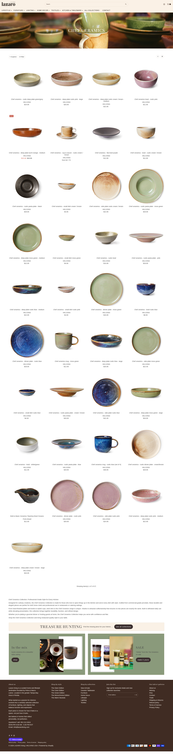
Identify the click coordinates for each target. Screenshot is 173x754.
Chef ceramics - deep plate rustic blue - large (106, 361)
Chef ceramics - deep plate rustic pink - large (67, 99)
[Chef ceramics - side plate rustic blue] (106, 392)
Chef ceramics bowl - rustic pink (146, 99)
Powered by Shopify (46, 746)
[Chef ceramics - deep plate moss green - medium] (27, 237)
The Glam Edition (57, 688)
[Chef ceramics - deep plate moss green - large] (145, 392)
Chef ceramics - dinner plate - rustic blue (27, 361)
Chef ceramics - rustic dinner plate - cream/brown (146, 464)
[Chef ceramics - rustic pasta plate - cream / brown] (66, 392)
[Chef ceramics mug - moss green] (66, 341)
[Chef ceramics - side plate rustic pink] (106, 495)
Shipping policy (42, 742)
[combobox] (86, 4)
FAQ (151, 693)
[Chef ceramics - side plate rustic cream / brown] (106, 186)
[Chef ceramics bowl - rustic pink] (145, 79)
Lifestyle (6, 10)
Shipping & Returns (156, 700)
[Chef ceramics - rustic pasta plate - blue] (66, 444)
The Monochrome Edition (60, 695)
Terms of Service (155, 705)
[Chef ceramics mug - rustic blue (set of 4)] (106, 444)
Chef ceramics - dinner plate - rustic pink (66, 516)
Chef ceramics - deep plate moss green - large (146, 413)
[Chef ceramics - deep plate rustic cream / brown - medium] (106, 79)
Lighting (30, 10)
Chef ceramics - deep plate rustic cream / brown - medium (106, 100)
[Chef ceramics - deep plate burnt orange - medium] (27, 132)
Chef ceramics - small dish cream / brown (67, 206)
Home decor (42, 10)
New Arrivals (85, 688)
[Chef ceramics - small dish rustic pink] (66, 289)
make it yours (143, 660)
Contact (106, 10)
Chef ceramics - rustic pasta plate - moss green (146, 206)
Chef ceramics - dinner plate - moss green (106, 310)
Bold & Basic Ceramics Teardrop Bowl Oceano (27, 516)
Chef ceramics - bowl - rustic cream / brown (146, 153)
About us (152, 688)
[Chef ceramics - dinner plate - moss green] (106, 289)
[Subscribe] (136, 695)
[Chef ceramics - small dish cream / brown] (66, 186)
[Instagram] (14, 735)
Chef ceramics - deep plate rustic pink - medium (146, 516)
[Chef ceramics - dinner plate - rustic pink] (66, 495)
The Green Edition (58, 693)
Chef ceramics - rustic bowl (106, 258)
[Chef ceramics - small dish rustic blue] (27, 392)
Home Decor (85, 695)
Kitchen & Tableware (71, 10)
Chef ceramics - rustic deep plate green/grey (27, 99)
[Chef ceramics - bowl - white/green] (27, 444)
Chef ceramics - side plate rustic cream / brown (106, 206)
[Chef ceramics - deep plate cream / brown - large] (27, 547)
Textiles (55, 10)
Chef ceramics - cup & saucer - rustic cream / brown (66, 154)
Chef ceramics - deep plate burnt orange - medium (27, 153)
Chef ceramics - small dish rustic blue (27, 413)
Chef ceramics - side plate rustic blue (106, 413)
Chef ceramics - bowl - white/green (27, 464)
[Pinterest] (11, 735)
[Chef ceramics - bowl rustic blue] (145, 289)
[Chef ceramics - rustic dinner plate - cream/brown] (145, 444)
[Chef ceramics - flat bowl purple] (106, 132)
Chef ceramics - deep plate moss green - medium (27, 258)
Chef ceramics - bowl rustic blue (145, 310)
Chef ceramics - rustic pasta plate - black (27, 206)
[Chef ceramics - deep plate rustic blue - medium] (27, 289)
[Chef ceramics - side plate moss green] (145, 341)
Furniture (18, 10)
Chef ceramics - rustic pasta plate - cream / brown (67, 413)
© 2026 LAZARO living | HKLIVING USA (23, 746)
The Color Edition (57, 690)
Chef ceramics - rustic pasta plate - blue (66, 464)
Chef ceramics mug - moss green (67, 361)
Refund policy (154, 703)
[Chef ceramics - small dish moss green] (66, 237)
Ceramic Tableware (88, 690)
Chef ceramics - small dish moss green (67, 258)
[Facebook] (9, 735)
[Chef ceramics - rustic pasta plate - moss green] (145, 186)
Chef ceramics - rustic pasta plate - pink (146, 258)
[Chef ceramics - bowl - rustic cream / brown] (145, 132)
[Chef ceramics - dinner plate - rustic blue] (27, 341)
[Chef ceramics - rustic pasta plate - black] (27, 186)
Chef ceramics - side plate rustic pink (106, 516)
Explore (14, 57)
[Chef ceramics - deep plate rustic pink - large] (66, 79)
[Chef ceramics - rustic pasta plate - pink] (145, 237)
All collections (92, 10)
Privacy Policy (154, 707)
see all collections (123, 627)
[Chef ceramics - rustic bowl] (106, 237)
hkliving (152, 690)
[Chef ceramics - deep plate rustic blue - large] (106, 341)
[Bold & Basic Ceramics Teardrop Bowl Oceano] (27, 495)
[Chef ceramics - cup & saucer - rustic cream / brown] (66, 132)
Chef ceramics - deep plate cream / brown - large (27, 568)
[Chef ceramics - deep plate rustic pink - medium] (145, 495)
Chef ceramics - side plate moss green (146, 361)
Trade (151, 698)
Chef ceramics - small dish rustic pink (66, 310)
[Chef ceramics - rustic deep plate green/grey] (27, 79)
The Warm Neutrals (58, 698)
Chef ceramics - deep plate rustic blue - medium (27, 310)
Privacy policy (21, 742)
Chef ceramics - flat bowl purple (106, 153)
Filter (22, 57)
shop (15, 660)
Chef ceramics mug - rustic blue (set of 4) (106, 464)
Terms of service (31, 742)
